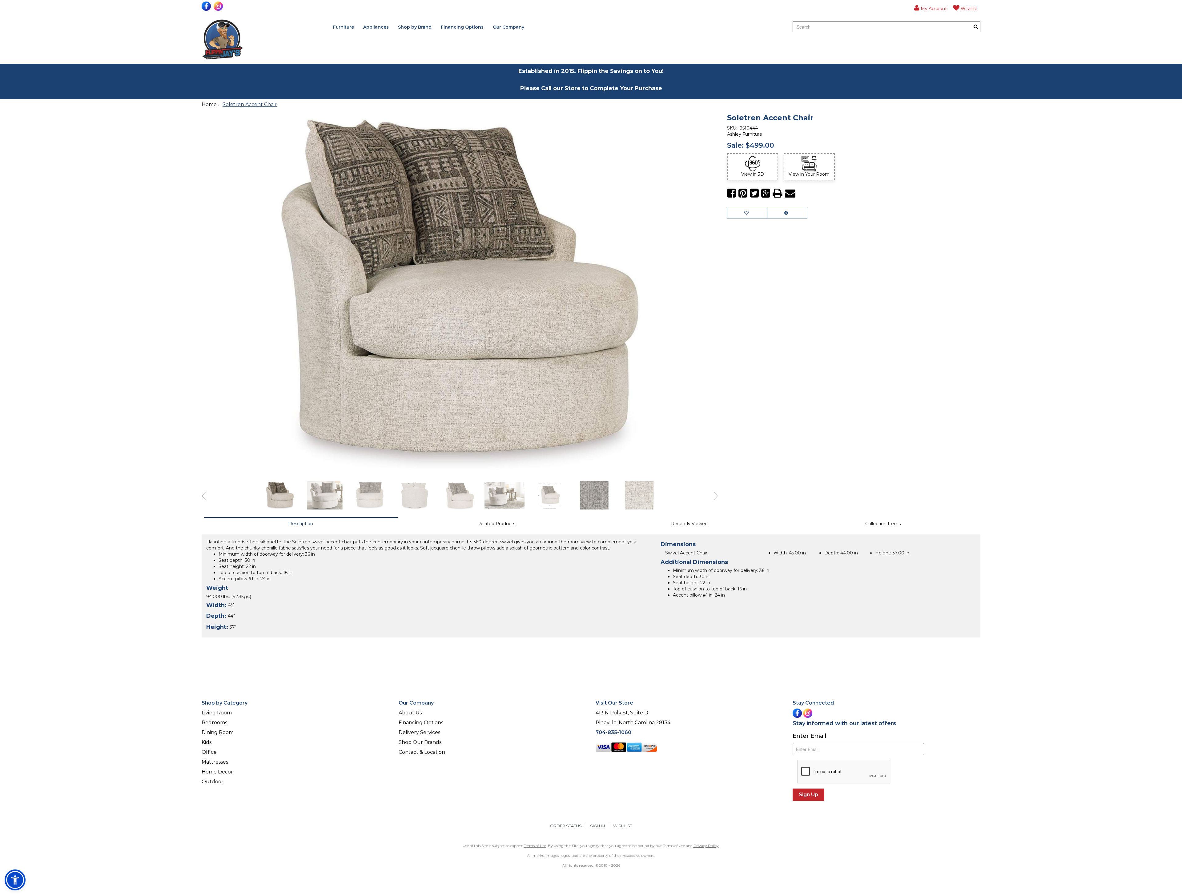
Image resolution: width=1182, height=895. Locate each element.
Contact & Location (422, 752)
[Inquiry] (787, 213)
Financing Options (462, 27)
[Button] (976, 27)
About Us (410, 713)
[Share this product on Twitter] (754, 193)
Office (209, 752)
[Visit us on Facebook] (207, 6)
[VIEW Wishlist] (747, 213)
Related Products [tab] (496, 523)
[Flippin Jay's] (223, 39)
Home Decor (217, 772)
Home (209, 104)
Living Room (217, 713)
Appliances (376, 27)
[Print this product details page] (777, 193)
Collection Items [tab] (883, 523)
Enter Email (809, 736)
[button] (930, 8)
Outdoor (212, 782)
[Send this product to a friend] (790, 193)
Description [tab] (300, 523)
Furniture (343, 27)
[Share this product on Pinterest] (742, 193)
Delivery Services (419, 732)
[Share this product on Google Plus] (765, 193)
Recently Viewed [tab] (689, 523)
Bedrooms (214, 722)
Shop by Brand (415, 27)
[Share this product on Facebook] (731, 193)
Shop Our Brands (420, 742)
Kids (206, 742)
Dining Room (218, 732)
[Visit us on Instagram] (219, 6)
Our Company (508, 27)
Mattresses (215, 762)
